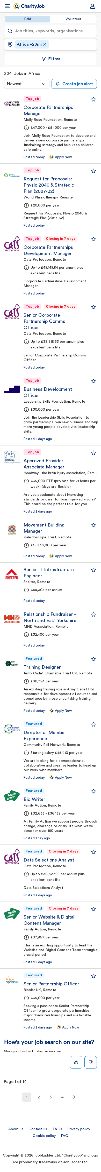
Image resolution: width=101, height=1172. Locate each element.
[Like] (76, 1062)
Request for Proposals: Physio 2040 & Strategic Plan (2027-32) (49, 185)
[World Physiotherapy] (12, 175)
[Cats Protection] (12, 243)
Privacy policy (78, 1129)
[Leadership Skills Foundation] (12, 385)
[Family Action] (12, 795)
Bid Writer (34, 799)
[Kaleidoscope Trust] (12, 529)
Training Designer (42, 667)
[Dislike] (90, 1062)
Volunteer (73, 19)
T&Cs (57, 1129)
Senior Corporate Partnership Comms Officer (44, 321)
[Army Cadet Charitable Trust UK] (12, 663)
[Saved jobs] (93, 99)
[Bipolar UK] (12, 980)
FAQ (64, 1136)
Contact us (37, 1129)
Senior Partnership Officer (51, 984)
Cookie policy (44, 1136)
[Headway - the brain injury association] (12, 457)
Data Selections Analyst (49, 860)
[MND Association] (12, 619)
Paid (27, 19)
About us (15, 1129)
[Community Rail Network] (12, 729)
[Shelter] (12, 574)
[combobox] (26, 84)
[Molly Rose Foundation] (12, 103)
